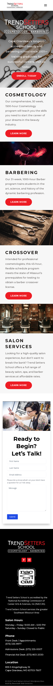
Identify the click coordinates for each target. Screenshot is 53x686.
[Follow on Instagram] (29, 560)
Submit (12, 516)
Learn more (18, 133)
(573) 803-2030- (35, 654)
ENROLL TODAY (26, 76)
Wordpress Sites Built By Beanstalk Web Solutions (24, 682)
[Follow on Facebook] (24, 560)
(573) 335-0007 (34, 649)
